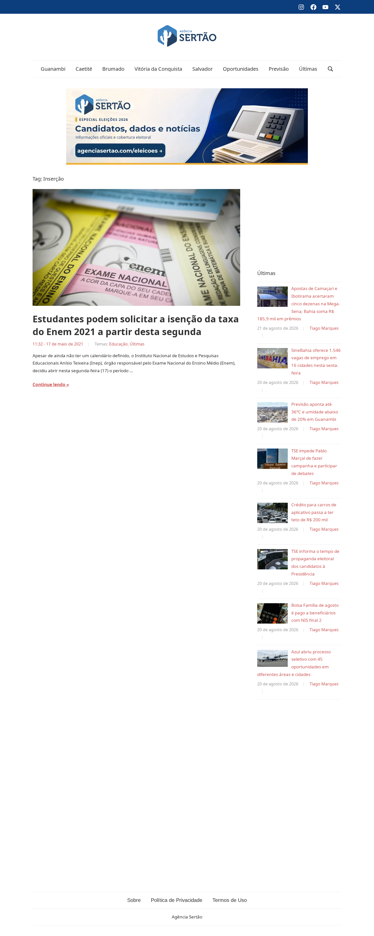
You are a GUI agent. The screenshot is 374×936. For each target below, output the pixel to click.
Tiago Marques (324, 328)
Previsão (279, 68)
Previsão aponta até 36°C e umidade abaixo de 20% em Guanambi (314, 411)
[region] (299, 216)
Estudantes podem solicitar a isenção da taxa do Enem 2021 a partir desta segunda (136, 325)
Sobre (134, 900)
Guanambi (53, 68)
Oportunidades (240, 68)
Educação (118, 344)
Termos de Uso (229, 900)
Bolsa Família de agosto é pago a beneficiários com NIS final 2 (315, 612)
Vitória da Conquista (158, 68)
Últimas (308, 68)
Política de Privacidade (176, 900)
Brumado (113, 68)
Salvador (202, 68)
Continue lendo (49, 384)
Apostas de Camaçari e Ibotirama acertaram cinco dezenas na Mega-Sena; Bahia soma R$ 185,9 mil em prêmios (298, 303)
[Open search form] (330, 69)
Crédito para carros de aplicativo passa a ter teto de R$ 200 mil (313, 512)
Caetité (84, 68)
